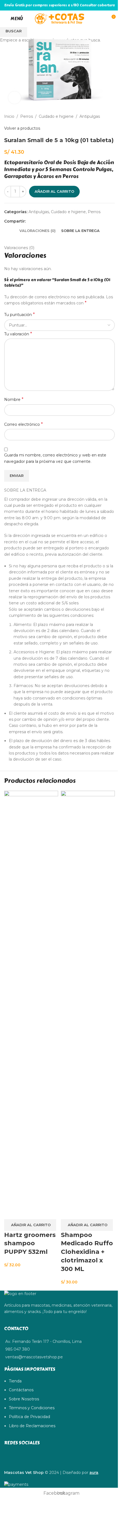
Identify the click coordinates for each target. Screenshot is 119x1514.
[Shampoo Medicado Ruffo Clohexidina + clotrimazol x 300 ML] (88, 997)
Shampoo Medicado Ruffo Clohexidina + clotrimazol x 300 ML (87, 1252)
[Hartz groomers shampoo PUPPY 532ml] (31, 997)
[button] (30, 1225)
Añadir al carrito (54, 191)
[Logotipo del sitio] (59, 18)
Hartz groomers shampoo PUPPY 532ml (30, 1243)
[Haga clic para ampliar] (14, 98)
